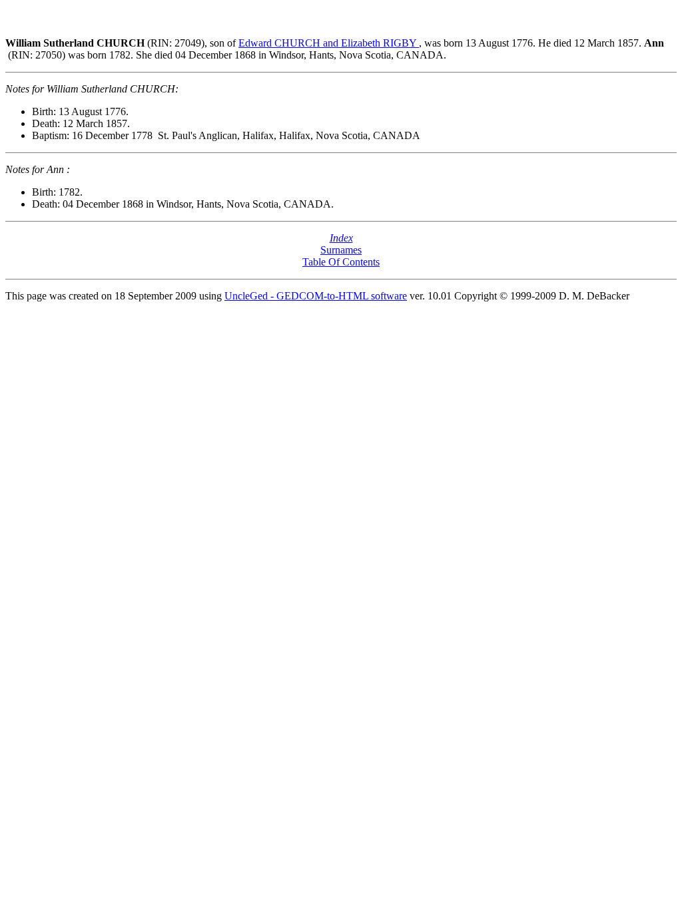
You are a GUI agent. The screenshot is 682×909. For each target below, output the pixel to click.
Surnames (341, 250)
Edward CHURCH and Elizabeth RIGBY (328, 43)
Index (341, 238)
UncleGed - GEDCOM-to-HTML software (315, 295)
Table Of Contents (341, 262)
